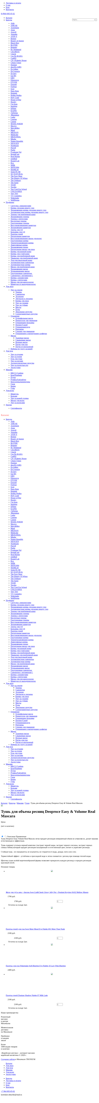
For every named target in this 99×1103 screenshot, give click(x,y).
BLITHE (14, 45)
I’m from (14, 104)
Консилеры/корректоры (20, 382)
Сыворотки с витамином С (22, 276)
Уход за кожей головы (20, 398)
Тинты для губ (17, 230)
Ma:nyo (14, 126)
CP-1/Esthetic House (19, 60)
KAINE (14, 111)
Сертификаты (16, 408)
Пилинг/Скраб (21, 325)
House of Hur (16, 100)
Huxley (13, 102)
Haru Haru (15, 91)
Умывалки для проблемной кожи (24, 258)
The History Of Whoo (19, 178)
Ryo (12, 163)
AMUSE (14, 25)
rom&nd (14, 159)
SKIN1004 (15, 167)
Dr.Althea (14, 69)
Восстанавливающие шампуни (23, 225)
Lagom (13, 122)
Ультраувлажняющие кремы (22, 243)
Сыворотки (20, 294)
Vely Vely (14, 194)
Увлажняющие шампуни (21, 228)
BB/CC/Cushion (17, 373)
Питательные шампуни (20, 236)
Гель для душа (16, 359)
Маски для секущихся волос (22, 282)
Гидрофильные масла (24, 318)
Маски (13, 336)
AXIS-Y (14, 36)
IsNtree (13, 108)
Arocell (13, 32)
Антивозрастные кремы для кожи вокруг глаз (29, 212)
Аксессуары (16, 367)
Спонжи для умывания (24, 331)
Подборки (10, 202)
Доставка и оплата (13, 3)
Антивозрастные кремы (20, 265)
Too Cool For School (19, 189)
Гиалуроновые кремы (19, 241)
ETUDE (14, 82)
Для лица (9, 286)
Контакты (10, 9)
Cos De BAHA (17, 56)
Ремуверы (19, 329)
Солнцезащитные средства (26, 314)
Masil (13, 130)
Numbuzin (15, 146)
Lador (13, 117)
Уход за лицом (16, 290)
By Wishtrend (16, 50)
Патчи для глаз (21, 344)
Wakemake (15, 198)
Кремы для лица (22, 301)
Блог (8, 7)
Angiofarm (15, 28)
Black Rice (15, 43)
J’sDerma (14, 113)
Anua (13, 30)
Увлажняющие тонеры (20, 217)
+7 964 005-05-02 (8, 1091)
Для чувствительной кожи (21, 260)
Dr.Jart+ (14, 74)
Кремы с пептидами (19, 280)
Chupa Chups (16, 63)
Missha (13, 139)
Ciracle (13, 54)
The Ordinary (16, 180)
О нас (8, 5)
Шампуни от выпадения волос (23, 284)
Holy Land (15, 98)
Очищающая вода (22, 327)
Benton (13, 39)
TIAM (13, 185)
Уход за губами (21, 305)
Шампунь (15, 394)
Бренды (9, 20)
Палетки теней (17, 234)
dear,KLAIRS (16, 67)
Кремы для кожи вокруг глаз (22, 208)
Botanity (14, 47)
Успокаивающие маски (20, 271)
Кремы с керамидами (19, 278)
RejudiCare (15, 154)
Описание (11, 836)
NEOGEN (15, 143)
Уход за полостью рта (19, 365)
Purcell (13, 148)
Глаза (13, 384)
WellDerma (15, 200)
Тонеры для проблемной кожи (23, 214)
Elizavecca (15, 80)
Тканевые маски (22, 338)
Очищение (15, 316)
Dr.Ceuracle (15, 71)
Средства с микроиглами (21, 206)
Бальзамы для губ (18, 232)
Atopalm (14, 34)
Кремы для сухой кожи (20, 254)
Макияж (9, 370)
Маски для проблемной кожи (23, 267)
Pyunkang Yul (16, 152)
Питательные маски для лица (23, 249)
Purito (13, 150)
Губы (13, 388)
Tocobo (13, 187)
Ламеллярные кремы (19, 245)
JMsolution (15, 115)
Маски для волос (18, 400)
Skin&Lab (15, 170)
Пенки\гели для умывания (26, 320)
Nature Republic (17, 141)
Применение (21, 836)
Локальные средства (23, 312)
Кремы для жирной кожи (21, 252)
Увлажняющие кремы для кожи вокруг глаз (28, 210)
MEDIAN (14, 132)
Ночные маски (21, 342)
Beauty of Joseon (17, 41)
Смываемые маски (23, 340)
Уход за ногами (17, 361)
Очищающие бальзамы (24, 323)
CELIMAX (15, 52)
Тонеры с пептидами (19, 219)
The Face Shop (16, 176)
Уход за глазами (21, 303)
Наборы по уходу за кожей (21, 349)
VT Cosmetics (16, 196)
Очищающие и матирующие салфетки (31, 334)
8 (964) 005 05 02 (8, 14)
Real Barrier (15, 156)
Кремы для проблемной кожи (23, 256)
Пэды (17, 309)
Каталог (9, 18)
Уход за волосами (18, 403)
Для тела (9, 351)
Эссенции (19, 296)
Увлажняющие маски (19, 269)
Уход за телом (16, 357)
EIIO (12, 78)
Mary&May (15, 128)
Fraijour (14, 87)
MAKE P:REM (17, 124)
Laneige (14, 119)
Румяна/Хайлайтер (18, 380)
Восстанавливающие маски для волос (26, 238)
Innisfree (14, 106)
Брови (13, 386)
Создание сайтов (8, 1059)
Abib (12, 23)
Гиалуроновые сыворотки (21, 273)
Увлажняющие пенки (19, 247)
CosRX (13, 58)
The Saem (14, 183)
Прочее (9, 405)
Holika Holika (16, 95)
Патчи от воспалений (24, 347)
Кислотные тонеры (18, 221)
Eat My (13, 76)
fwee (12, 89)
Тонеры (18, 292)
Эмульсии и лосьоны (24, 299)
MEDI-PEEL (16, 137)
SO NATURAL (17, 174)
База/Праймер (16, 375)
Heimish (14, 93)
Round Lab (15, 161)
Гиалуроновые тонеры (20, 223)
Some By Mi (15, 172)
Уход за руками (17, 354)
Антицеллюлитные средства (22, 363)
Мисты (18, 307)
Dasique (14, 65)
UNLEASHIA (16, 191)
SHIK (13, 165)
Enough (14, 84)
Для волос (10, 390)
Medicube (14, 135)
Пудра (13, 377)
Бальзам (14, 396)
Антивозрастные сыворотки (22, 262)
